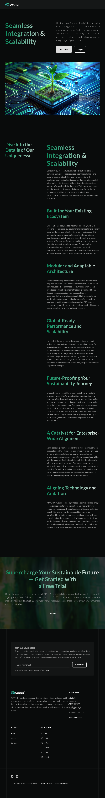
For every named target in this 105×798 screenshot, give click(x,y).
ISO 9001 (44, 733)
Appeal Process (75, 717)
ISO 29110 (44, 757)
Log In (80, 49)
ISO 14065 (44, 743)
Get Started (64, 49)
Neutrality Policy (75, 708)
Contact (52, 613)
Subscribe (79, 664)
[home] (12, 4)
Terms (71, 698)
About (13, 738)
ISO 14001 (44, 738)
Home (13, 733)
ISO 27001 (44, 752)
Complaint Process (76, 713)
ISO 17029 (44, 747)
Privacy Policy (74, 703)
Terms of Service (61, 783)
